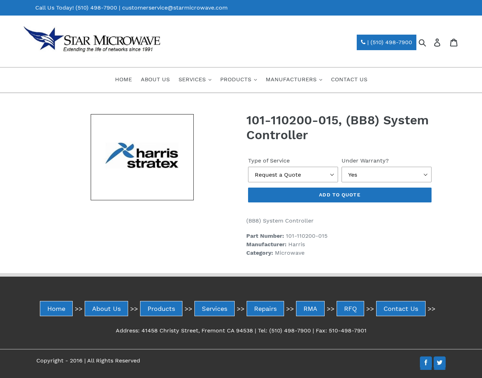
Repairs (265, 308)
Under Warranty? (365, 160)
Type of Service (269, 160)
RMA (310, 308)
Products (161, 308)
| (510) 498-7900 (389, 42)
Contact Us (401, 308)
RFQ (350, 308)
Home (56, 308)
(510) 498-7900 (96, 7)
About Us (106, 308)
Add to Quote (339, 194)
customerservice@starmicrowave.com (175, 7)
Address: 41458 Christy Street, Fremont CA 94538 (184, 330)
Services (214, 308)
